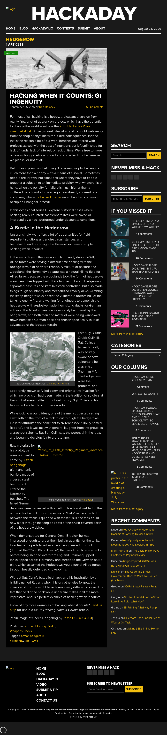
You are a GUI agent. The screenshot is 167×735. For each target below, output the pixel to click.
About (99, 28)
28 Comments (144, 487)
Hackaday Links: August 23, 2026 (143, 378)
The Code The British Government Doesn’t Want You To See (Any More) (134, 576)
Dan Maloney (47, 107)
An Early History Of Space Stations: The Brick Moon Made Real (146, 246)
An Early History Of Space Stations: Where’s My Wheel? (146, 224)
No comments (143, 234)
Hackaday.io (42, 28)
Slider (51, 626)
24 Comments (143, 278)
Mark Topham (119, 550)
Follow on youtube (125, 177)
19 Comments (143, 400)
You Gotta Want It (145, 394)
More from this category (127, 334)
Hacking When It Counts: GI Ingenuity (55, 98)
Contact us (136, 177)
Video (41, 684)
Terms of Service (143, 709)
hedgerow (37, 636)
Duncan (115, 571)
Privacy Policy (126, 709)
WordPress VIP (90, 717)
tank (27, 641)
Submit (84, 28)
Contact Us (46, 700)
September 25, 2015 (22, 107)
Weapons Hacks (21, 631)
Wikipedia (86, 499)
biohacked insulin (48, 197)
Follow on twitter (119, 177)
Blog (23, 28)
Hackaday (84, 13)
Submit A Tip (47, 690)
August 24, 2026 (149, 29)
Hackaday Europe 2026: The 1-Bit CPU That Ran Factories (145, 268)
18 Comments (143, 466)
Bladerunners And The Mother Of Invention (145, 316)
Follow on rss (130, 177)
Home (10, 28)
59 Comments (94, 107)
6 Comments (143, 430)
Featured (29, 626)
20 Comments (144, 258)
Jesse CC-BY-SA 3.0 (77, 618)
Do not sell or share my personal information (90, 713)
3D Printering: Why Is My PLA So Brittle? (145, 477)
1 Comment (142, 387)
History (41, 626)
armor (25, 636)
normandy (16, 641)
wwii (35, 641)
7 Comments (143, 306)
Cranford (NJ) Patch (57, 383)
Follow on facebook (113, 177)
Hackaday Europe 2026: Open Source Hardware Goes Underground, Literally (145, 293)
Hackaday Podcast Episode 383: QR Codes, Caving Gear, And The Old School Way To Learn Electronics (146, 416)
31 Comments (143, 326)
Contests (65, 28)
